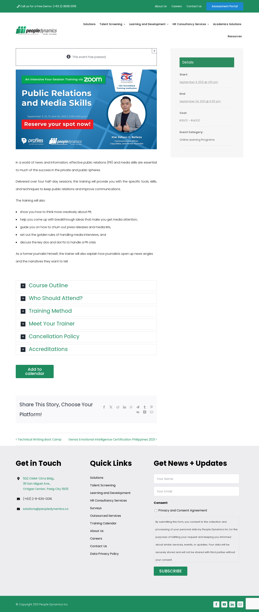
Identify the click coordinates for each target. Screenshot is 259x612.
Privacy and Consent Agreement (182, 510)
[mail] (240, 604)
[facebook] (216, 604)
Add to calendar (34, 371)
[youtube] (224, 604)
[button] (86, 286)
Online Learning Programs (197, 140)
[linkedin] (232, 604)
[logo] (36, 27)
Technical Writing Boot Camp (39, 439)
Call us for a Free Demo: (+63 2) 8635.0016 (48, 6)
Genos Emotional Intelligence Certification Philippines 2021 (111, 439)
